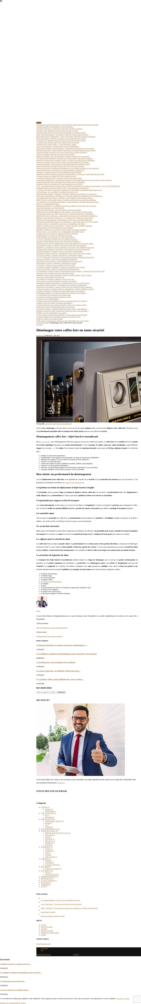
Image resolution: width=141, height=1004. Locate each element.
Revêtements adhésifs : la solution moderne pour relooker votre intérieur (61, 293)
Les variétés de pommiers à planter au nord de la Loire (55, 279)
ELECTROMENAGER (50, 829)
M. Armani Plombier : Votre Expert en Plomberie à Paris (60, 900)
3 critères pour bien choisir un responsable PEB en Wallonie (57, 234)
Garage (48, 855)
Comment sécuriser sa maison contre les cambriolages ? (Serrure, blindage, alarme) (65, 289)
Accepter (119, 998)
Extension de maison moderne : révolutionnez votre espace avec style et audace (63, 253)
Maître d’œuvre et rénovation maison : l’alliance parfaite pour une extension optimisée (66, 200)
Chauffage (49, 863)
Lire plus (126, 998)
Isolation (48, 861)
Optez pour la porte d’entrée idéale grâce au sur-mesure (55, 307)
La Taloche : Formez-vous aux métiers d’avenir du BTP (55, 265)
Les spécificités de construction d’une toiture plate (53, 295)
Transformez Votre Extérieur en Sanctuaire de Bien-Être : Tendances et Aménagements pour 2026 (70, 174)
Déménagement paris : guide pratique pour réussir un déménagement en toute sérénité (66, 150)
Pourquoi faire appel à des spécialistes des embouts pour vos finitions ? (60, 182)
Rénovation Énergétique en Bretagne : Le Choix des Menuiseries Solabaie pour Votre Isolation (69, 196)
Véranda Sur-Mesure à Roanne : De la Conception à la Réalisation (59, 251)
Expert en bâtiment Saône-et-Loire (53, 916)
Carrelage (49, 827)
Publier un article (47, 927)
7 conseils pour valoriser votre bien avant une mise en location (57, 142)
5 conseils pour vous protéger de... (12, 981)
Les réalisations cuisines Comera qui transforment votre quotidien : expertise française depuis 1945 (70, 271)
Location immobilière (49, 881)
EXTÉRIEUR (47, 871)
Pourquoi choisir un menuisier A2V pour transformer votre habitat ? (59, 184)
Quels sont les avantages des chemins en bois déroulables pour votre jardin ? (62, 321)
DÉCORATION (48, 819)
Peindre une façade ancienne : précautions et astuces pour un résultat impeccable (64, 220)
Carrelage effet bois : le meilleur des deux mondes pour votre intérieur (60, 291)
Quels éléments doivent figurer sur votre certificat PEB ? (55, 238)
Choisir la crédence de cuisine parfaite (49, 319)
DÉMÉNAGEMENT (49, 877)
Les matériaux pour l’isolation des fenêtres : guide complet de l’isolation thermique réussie (67, 202)
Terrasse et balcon (52, 875)
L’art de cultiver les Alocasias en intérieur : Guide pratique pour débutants (61, 315)
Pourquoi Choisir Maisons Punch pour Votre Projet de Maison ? (58, 242)
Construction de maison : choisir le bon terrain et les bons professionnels (61, 245)
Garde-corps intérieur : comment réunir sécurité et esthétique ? (57, 146)
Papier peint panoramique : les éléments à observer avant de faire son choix (62, 135)
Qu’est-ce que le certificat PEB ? (48, 299)
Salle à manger (51, 857)
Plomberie (49, 843)
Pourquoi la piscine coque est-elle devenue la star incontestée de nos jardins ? (63, 162)
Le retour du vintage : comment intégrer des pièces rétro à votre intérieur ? (62, 309)
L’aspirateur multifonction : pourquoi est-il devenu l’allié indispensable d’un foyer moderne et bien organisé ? (74, 180)
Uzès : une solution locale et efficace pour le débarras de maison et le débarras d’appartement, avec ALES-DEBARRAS (78, 186)
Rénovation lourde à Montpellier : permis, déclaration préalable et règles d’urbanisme (65, 137)
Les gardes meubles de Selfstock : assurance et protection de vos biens (60, 267)
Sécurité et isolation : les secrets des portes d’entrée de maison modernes (61, 230)
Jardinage (49, 809)
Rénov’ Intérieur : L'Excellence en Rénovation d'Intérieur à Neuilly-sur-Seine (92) (69, 908)
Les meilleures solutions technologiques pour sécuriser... (20, 973)
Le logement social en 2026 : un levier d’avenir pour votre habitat (59, 178)
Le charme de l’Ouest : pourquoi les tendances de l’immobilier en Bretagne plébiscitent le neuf (69, 190)
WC (47, 815)
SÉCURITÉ (46, 323)
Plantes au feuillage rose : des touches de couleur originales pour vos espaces (63, 156)
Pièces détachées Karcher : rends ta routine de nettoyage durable (58, 210)
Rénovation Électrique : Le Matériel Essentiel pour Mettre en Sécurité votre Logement (66, 206)
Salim (42, 336)
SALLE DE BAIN (48, 813)
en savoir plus (45, 442)
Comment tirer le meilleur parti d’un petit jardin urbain (55, 273)
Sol (47, 825)
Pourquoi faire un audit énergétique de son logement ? (55, 228)
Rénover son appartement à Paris (47, 204)
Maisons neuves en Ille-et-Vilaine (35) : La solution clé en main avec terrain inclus (64, 218)
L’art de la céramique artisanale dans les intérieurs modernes (57, 240)
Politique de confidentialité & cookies (13, 1003)
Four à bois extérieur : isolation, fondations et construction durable (59, 255)
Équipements (50, 811)
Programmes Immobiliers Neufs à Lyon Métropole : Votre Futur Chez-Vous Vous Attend (67, 222)
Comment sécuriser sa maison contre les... (15, 964)
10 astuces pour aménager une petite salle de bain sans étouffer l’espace (61, 141)
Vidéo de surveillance (53, 869)
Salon (47, 853)
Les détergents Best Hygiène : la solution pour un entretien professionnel (61, 285)
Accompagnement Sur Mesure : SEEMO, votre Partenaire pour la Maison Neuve (64, 198)
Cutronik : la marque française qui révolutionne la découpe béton (58, 172)
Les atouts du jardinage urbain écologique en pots (53, 297)
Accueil (39, 323)
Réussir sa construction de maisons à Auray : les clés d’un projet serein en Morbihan (65, 160)
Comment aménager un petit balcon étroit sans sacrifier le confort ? (59, 129)
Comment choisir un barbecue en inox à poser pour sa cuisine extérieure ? (61, 152)
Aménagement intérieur (54, 821)
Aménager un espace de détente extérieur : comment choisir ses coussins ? (62, 301)
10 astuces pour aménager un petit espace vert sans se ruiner (57, 131)
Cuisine (49, 849)
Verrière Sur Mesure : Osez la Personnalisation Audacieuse (56, 259)
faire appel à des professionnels (73, 483)
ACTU (44, 886)
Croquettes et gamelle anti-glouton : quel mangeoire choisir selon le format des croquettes (67, 125)
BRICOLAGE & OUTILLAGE (57, 833)
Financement (46, 883)
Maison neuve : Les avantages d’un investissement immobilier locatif (60, 232)
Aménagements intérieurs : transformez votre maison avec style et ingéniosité (63, 249)
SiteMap (76, 954)
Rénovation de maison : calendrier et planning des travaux (56, 263)
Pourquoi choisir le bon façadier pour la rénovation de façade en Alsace (61, 133)
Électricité (49, 839)
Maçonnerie (50, 835)
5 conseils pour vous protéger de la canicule (55, 662)
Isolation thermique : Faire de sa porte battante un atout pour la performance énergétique (66, 216)
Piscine (48, 873)
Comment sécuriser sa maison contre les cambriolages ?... (62, 645)
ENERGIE (46, 859)
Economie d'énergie (52, 865)
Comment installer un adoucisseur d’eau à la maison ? (55, 127)
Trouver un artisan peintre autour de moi (50, 277)
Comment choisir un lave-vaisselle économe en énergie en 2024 (58, 317)
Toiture (48, 837)
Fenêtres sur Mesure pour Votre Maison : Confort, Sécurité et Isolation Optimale (64, 226)
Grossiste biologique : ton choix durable (50, 208)
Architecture (46, 884)
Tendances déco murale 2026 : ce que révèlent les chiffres (56, 144)
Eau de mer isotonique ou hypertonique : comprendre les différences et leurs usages (65, 148)
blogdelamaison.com (43, 944)
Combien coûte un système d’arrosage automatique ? (54, 303)
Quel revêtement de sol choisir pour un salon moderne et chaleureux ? (60, 170)
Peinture (48, 823)
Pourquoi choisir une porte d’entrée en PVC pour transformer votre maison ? (62, 188)
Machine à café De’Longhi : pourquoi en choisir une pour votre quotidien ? (62, 311)
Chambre (49, 851)
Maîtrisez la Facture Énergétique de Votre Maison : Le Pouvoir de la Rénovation (64, 212)
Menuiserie (50, 841)
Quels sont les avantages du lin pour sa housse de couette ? (56, 281)
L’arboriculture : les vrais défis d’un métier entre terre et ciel (57, 192)
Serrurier (49, 845)
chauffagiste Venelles (48, 912)
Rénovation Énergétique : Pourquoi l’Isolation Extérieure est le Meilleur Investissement (66, 194)
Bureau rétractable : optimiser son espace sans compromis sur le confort (61, 139)
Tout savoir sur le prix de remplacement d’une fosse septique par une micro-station (64, 244)
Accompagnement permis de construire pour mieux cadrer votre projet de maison (64, 158)
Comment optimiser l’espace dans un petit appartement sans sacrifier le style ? (63, 164)
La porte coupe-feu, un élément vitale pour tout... (58, 671)
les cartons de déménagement (51, 582)
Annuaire (44, 929)
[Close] (1, 1)
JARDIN (45, 807)
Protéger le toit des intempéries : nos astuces (51, 313)
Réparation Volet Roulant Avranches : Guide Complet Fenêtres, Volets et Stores (64, 275)
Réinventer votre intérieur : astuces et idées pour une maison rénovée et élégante (64, 287)
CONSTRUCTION (49, 831)
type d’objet (68, 505)
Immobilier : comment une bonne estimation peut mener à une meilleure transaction (65, 247)
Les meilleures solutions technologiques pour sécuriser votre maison (66, 654)
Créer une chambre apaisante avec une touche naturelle (55, 154)
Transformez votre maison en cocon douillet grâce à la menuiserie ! (59, 261)
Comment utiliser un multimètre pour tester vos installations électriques (60, 224)
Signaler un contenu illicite (50, 933)
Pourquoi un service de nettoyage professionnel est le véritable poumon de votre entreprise (67, 168)
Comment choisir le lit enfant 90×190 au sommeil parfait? (56, 176)
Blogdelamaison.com (43, 954)
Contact (43, 935)
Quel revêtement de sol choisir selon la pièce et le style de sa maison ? (60, 166)
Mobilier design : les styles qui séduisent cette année (54, 236)
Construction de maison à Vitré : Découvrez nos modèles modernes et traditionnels (65, 214)
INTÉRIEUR (46, 847)
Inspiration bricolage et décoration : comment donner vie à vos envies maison (63, 283)
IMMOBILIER (47, 879)
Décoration (49, 817)
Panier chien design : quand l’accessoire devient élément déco (57, 269)
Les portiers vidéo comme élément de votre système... (59, 679)
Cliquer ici (61, 783)
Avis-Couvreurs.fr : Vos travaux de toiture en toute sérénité (61, 904)
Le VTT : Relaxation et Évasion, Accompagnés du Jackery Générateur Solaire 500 (65, 257)
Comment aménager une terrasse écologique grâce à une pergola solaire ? (61, 305)
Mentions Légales (47, 931)
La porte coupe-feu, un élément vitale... (14, 990)
